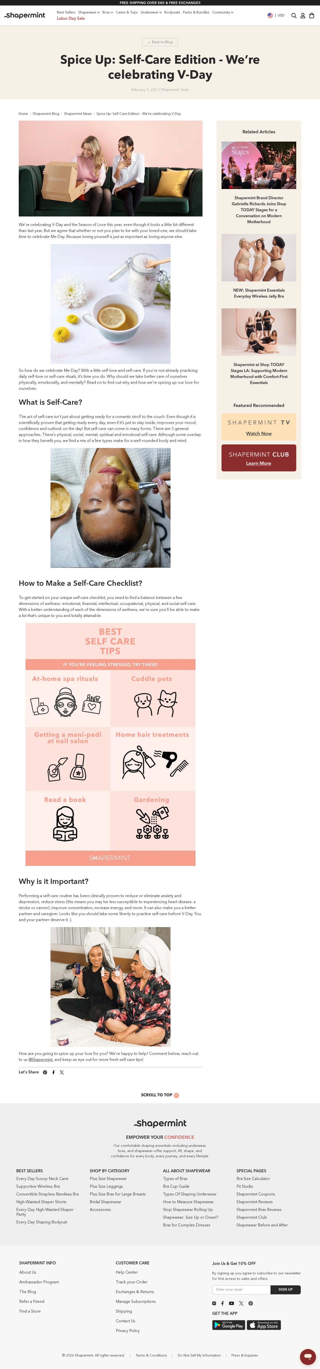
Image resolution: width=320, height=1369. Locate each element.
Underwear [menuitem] (149, 12)
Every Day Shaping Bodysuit (41, 1222)
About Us (27, 1273)
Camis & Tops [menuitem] (127, 12)
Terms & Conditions (151, 1355)
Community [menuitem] (221, 12)
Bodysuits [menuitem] (172, 12)
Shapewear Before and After (262, 1225)
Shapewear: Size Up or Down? (190, 1218)
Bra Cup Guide (176, 1187)
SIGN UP (285, 1289)
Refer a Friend (31, 1302)
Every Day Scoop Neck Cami (42, 1179)
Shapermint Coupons (255, 1194)
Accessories (100, 1210)
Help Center (127, 1273)
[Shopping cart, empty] (312, 15)
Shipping (124, 1312)
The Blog (27, 1292)
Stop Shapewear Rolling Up (188, 1210)
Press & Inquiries (245, 1355)
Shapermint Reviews (254, 1202)
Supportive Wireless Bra (38, 1187)
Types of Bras (175, 1179)
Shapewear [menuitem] (87, 12)
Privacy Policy (128, 1331)
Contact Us (125, 1321)
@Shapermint (40, 1060)
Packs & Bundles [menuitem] (196, 12)
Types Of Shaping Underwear (189, 1194)
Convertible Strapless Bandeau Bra (47, 1194)
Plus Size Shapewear (108, 1179)
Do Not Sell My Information (199, 1355)
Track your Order (132, 1282)
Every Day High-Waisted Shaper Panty (45, 1212)
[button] (276, 15)
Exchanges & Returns (135, 1292)
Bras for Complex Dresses (186, 1225)
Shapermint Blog (46, 114)
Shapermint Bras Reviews (259, 1210)
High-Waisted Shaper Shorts (41, 1202)
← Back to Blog (160, 42)
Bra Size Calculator (253, 1179)
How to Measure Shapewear (188, 1202)
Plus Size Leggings (106, 1187)
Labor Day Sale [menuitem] (71, 19)
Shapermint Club (251, 1218)
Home (23, 114)
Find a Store (30, 1312)
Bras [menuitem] (106, 12)
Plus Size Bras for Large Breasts (118, 1194)
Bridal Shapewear (105, 1202)
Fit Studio (244, 1187)
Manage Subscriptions (136, 1302)
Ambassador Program (39, 1282)
